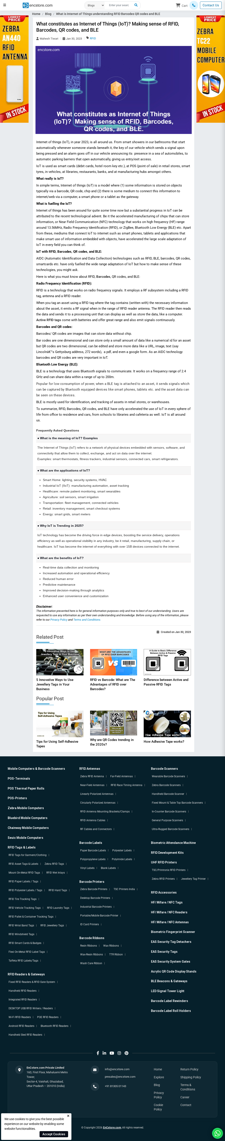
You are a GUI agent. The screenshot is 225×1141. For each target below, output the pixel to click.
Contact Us (211, 5)
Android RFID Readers (21, 1026)
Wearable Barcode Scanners (168, 776)
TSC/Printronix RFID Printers (168, 870)
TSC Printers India (124, 889)
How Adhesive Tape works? (164, 742)
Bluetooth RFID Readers (54, 1026)
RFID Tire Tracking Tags (22, 899)
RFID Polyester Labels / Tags (25, 890)
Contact (185, 1105)
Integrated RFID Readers (23, 999)
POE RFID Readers (47, 1017)
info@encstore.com (117, 1069)
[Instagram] (119, 1053)
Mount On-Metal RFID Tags (24, 872)
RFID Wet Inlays (55, 872)
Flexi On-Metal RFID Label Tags (27, 951)
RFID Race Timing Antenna (126, 785)
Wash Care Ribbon (91, 963)
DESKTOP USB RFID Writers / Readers (31, 1008)
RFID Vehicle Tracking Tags (25, 907)
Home (36, 14)
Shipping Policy (190, 1077)
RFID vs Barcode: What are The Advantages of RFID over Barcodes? (112, 684)
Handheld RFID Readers (22, 990)
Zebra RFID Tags (54, 863)
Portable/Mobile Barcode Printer (99, 915)
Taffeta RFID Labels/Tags (23, 960)
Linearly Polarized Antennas (96, 793)
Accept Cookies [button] (53, 1134)
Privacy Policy (59, 619)
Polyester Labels (122, 850)
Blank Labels (108, 868)
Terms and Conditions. (87, 619)
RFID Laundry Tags (58, 907)
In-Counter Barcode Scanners (169, 811)
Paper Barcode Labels (93, 850)
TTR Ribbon (116, 954)
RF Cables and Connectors (96, 829)
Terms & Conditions (187, 1087)
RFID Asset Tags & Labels (23, 863)
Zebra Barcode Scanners (166, 785)
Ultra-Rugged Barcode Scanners (170, 829)
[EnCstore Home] (37, 5)
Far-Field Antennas (121, 776)
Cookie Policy (158, 1107)
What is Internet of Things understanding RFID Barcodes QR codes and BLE (108, 14)
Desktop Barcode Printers (95, 898)
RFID (93, 38)
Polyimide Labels (122, 859)
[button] (4, 5)
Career (184, 1097)
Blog (48, 14)
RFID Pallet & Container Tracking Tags (31, 916)
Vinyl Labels (87, 868)
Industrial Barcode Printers (96, 906)
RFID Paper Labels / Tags (23, 881)
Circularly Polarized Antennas (97, 802)
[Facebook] (98, 1053)
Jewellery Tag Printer (193, 878)
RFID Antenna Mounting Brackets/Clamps (105, 811)
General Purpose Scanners (167, 820)
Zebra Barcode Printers (93, 889)
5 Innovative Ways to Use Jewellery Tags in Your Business (54, 684)
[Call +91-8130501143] (193, 5)
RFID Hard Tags (58, 890)
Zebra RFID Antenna (92, 776)
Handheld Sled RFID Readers (25, 1034)
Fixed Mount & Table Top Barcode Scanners (177, 802)
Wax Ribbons (111, 945)
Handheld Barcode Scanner (168, 793)
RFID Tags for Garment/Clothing (28, 855)
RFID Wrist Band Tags (21, 925)
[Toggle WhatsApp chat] (217, 1133)
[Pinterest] (126, 1053)
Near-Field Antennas (92, 785)
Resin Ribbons (88, 945)
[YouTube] (112, 1053)
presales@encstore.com (120, 1076)
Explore (159, 1077)
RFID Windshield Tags (21, 934)
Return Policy (189, 1069)
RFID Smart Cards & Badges (25, 943)
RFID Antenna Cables (92, 820)
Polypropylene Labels (92, 859)
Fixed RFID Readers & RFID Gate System (32, 982)
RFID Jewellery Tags (52, 925)
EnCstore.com (112, 1127)
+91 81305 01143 (115, 1086)
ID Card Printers (89, 924)
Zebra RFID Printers (163, 878)
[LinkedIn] (104, 1053)
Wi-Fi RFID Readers (20, 1017)
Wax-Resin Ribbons (91, 954)
